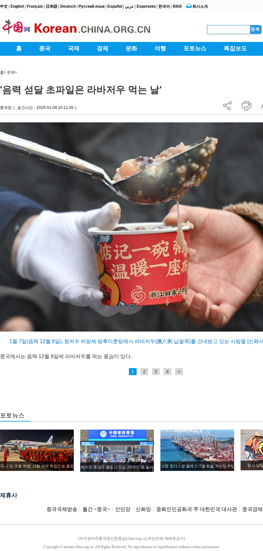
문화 (11, 72)
